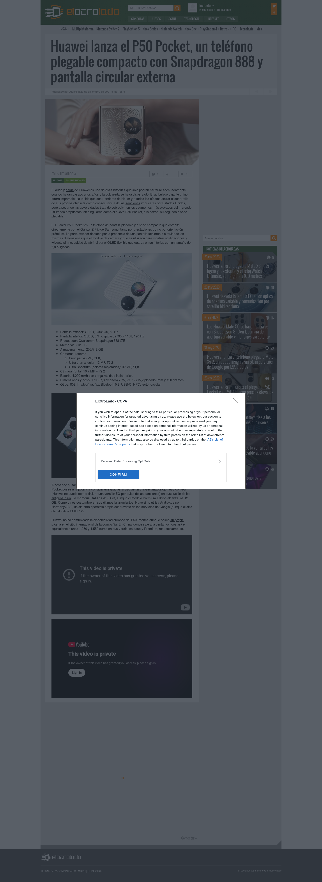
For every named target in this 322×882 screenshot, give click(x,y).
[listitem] (161, 461)
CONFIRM (118, 474)
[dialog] (161, 441)
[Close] (237, 401)
